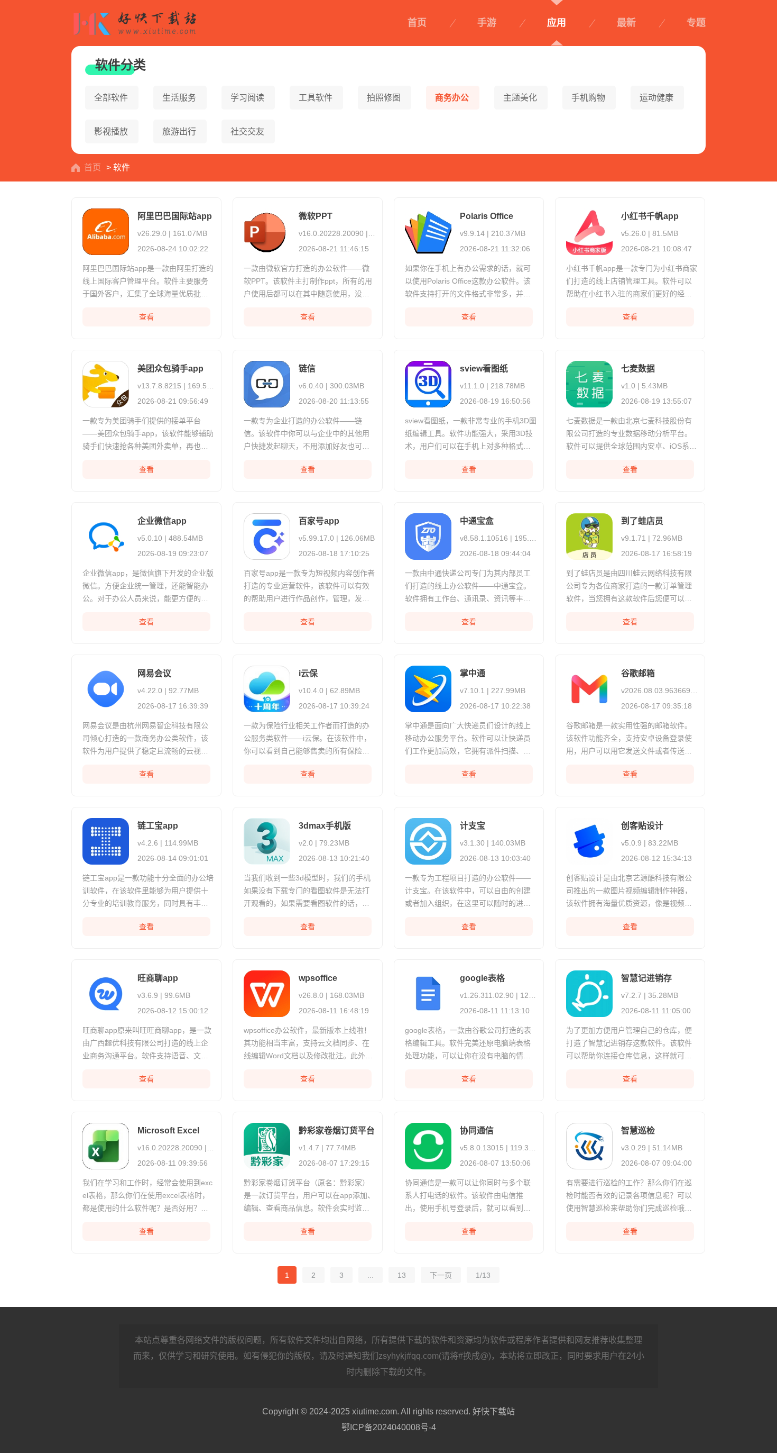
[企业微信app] (104, 534)
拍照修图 (384, 97)
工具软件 (315, 97)
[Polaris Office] (427, 229)
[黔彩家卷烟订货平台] (266, 1143)
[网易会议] (104, 686)
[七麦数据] (588, 381)
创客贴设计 (642, 825)
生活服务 (179, 97)
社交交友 (247, 131)
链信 (307, 368)
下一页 (441, 1274)
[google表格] (427, 991)
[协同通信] (427, 1143)
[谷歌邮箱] (588, 686)
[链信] (266, 381)
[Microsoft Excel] (104, 1143)
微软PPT (315, 216)
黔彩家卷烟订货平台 (337, 1130)
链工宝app (157, 825)
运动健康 (656, 97)
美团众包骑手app (170, 368)
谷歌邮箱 (638, 673)
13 (401, 1274)
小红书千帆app (650, 216)
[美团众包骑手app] (104, 381)
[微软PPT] (266, 229)
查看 (146, 317)
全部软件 (111, 97)
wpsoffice (318, 978)
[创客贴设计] (588, 838)
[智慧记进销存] (588, 991)
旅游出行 (179, 131)
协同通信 (477, 1130)
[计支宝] (427, 838)
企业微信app (162, 520)
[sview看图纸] (427, 381)
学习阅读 (247, 97)
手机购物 (588, 97)
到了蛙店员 (642, 520)
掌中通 (472, 673)
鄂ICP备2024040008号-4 (388, 1427)
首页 (417, 22)
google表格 (482, 978)
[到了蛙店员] (588, 534)
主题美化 (520, 97)
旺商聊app (157, 978)
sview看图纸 (484, 368)
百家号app (319, 520)
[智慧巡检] (588, 1143)
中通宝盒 (477, 520)
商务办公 (452, 97)
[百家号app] (266, 534)
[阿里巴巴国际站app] (104, 229)
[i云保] (266, 686)
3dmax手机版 (325, 825)
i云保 (308, 673)
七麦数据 (638, 368)
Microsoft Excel (168, 1130)
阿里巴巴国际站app (174, 216)
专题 (696, 22)
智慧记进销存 (646, 978)
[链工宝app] (104, 838)
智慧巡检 (638, 1130)
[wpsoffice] (266, 991)
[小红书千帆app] (588, 229)
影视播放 (111, 131)
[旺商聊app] (104, 991)
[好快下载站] (134, 18)
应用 (556, 22)
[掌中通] (427, 686)
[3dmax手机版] (266, 838)
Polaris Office (486, 216)
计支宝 (472, 825)
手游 (486, 22)
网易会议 (154, 673)
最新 (626, 22)
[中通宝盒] (427, 534)
